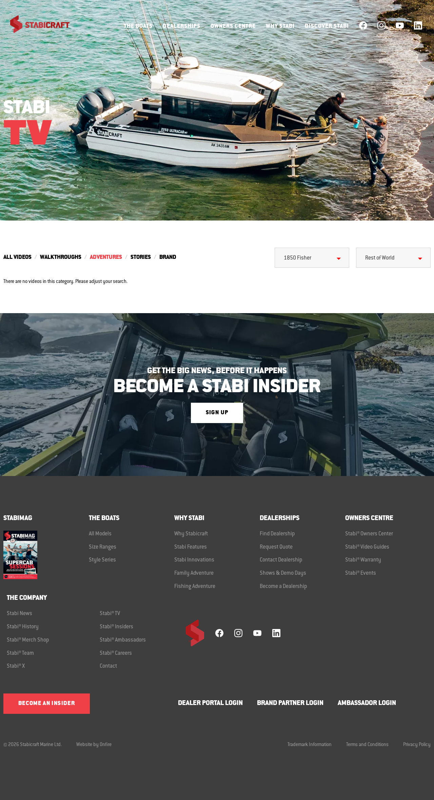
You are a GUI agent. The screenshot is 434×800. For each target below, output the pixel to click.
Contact (108, 666)
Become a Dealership (283, 587)
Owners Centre (233, 26)
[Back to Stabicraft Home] (36, 25)
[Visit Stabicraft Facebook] (363, 25)
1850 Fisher (297, 258)
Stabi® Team (20, 653)
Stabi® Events (360, 573)
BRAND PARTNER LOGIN (290, 703)
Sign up (217, 413)
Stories (141, 257)
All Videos (17, 257)
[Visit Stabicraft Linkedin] (418, 25)
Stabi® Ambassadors (123, 640)
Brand (167, 257)
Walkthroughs (60, 257)
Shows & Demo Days (283, 573)
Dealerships (181, 26)
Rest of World (379, 258)
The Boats (138, 26)
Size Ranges (102, 547)
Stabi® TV (110, 614)
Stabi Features (190, 547)
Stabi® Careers (116, 653)
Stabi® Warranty (363, 560)
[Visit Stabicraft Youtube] (400, 25)
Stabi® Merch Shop (28, 640)
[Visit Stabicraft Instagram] (381, 25)
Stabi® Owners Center (369, 534)
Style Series (102, 560)
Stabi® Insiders (116, 627)
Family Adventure (194, 573)
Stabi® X (16, 666)
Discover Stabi (327, 26)
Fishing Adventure (194, 587)
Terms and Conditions (367, 745)
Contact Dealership (281, 560)
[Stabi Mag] (46, 555)
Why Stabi (280, 26)
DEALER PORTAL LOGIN (210, 703)
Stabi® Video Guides (367, 547)
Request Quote (276, 547)
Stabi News (19, 614)
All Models (100, 534)
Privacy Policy (417, 745)
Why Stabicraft (191, 534)
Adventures (106, 257)
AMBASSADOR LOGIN (367, 703)
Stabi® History (23, 627)
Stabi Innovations (194, 560)
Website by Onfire (94, 745)
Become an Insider (46, 704)
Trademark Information (310, 745)
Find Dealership (277, 534)
